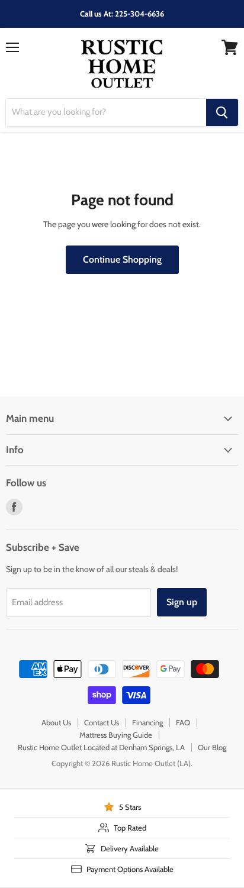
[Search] (222, 112)
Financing (147, 722)
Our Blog (212, 747)
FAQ (183, 722)
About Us (56, 722)
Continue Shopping (122, 259)
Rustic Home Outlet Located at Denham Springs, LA (101, 747)
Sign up (181, 602)
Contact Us (101, 722)
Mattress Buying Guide (115, 735)
